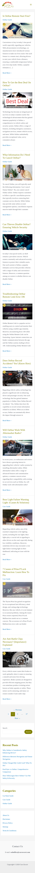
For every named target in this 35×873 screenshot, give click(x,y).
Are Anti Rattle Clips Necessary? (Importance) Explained (14, 642)
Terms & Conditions (9, 831)
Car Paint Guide (8, 796)
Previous (17, 710)
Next (17, 718)
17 (27, 714)
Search (5, 728)
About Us (6, 815)
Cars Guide (6, 506)
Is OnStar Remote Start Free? (16, 16)
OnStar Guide (7, 20)
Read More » (7, 73)
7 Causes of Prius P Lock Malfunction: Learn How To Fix (16, 572)
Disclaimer (6, 819)
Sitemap (5, 827)
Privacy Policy (8, 823)
